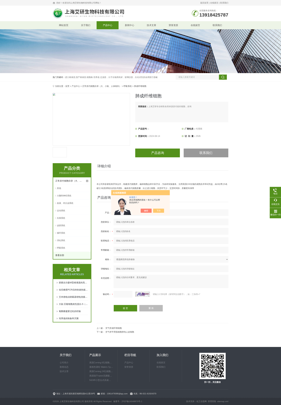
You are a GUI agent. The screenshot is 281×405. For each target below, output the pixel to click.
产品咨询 (157, 153)
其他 (59, 188)
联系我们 (224, 3)
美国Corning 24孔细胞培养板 (101, 371)
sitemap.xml (222, 401)
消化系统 (61, 240)
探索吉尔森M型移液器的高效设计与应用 (73, 282)
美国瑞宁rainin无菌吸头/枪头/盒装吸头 (101, 375)
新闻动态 (64, 367)
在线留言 (214, 3)
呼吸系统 (128, 86)
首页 (67, 86)
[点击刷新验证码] (142, 294)
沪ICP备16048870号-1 (131, 401)
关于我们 (85, 25)
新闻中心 (129, 25)
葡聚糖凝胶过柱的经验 (70, 311)
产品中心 (107, 25)
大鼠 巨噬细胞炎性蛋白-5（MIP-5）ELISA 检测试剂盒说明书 (73, 304)
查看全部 (59, 255)
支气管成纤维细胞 (113, 328)
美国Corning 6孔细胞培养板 (101, 362)
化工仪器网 (201, 401)
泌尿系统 (61, 225)
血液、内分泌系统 (65, 203)
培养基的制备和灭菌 (69, 318)
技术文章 (151, 25)
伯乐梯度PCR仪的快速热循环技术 (73, 289)
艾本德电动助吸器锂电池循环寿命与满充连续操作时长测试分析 (73, 297)
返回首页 (204, 3)
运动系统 (61, 210)
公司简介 (64, 362)
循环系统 (61, 233)
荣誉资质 (173, 25)
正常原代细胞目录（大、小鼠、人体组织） (101, 86)
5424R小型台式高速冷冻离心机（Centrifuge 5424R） (101, 380)
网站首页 (63, 25)
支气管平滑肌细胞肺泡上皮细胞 (119, 332)
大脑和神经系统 (64, 195)
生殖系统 (61, 218)
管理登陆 (212, 401)
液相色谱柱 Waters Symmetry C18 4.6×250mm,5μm (101, 367)
